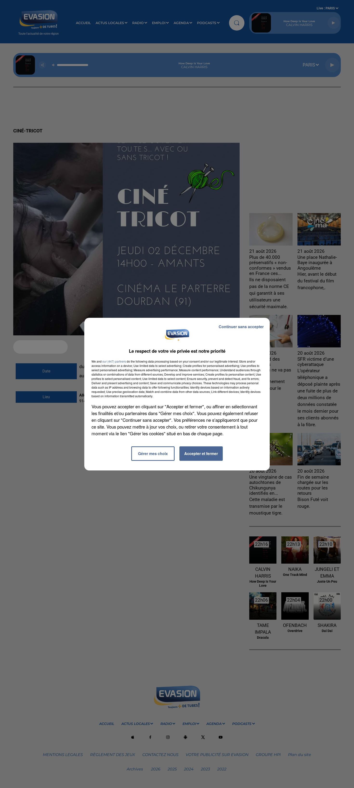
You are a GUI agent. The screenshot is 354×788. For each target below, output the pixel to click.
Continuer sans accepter (241, 326)
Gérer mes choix (153, 453)
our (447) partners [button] (114, 361)
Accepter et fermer (201, 453)
